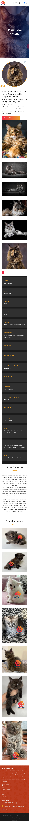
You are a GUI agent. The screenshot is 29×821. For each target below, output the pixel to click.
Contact (4, 797)
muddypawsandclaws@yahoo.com (14, 806)
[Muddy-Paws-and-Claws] (3, 3)
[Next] (9, 272)
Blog (3, 794)
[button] (19, 3)
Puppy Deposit (6, 789)
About (3, 787)
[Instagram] (26, 3)
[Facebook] (24, 3)
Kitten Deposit (6, 792)
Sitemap (14, 820)
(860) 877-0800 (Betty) (11, 803)
